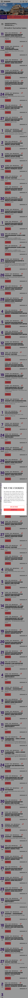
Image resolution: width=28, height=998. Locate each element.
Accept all (14, 510)
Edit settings (14, 507)
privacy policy (7, 500)
